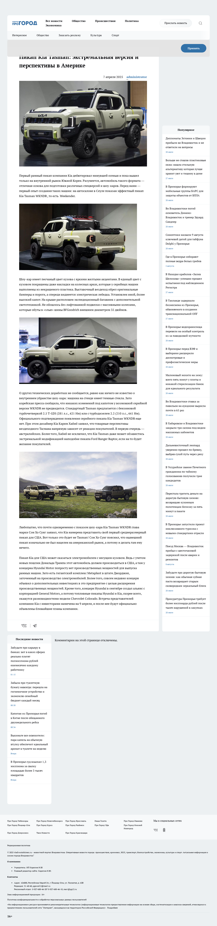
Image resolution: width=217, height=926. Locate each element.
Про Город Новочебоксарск (49, 821)
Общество (79, 21)
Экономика (54, 25)
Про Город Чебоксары (17, 821)
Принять (194, 48)
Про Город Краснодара (76, 833)
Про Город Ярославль (75, 821)
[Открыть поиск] (200, 23)
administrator (136, 77)
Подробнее (112, 907)
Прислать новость (175, 23)
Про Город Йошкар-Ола (18, 825)
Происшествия (105, 21)
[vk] (24, 625)
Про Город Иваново (133, 821)
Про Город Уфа (102, 825)
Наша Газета (100, 821)
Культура (96, 35)
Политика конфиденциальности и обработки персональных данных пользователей (46, 899)
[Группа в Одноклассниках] (164, 830)
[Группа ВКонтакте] (155, 830)
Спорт (115, 35)
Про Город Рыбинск (74, 825)
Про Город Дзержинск (17, 833)
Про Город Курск (44, 825)
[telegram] (36, 625)
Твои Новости (43, 833)
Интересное (19, 35)
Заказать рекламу (70, 35)
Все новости (54, 21)
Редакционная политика (18, 845)
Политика (132, 21)
